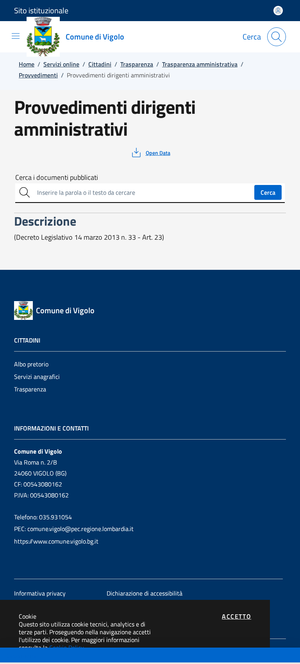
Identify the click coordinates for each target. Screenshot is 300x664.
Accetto (236, 616)
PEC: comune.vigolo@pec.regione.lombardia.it (74, 528)
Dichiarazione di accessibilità (144, 593)
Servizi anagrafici (37, 376)
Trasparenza (30, 389)
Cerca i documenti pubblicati (56, 177)
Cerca (268, 192)
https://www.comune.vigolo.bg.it (56, 541)
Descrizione (20, 655)
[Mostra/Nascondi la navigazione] (15, 36)
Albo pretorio (31, 364)
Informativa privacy (40, 593)
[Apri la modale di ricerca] (276, 36)
